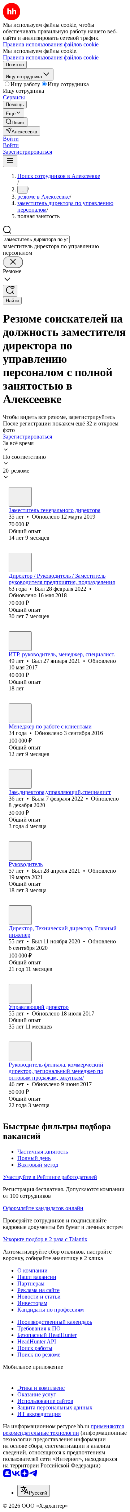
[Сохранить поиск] (10, 291)
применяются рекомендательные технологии (63, 1429)
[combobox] (36, 239)
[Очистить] (13, 262)
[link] (15, 121)
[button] (11, 139)
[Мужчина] (20, 497)
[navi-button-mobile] (10, 161)
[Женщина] (20, 779)
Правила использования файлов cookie (51, 57)
